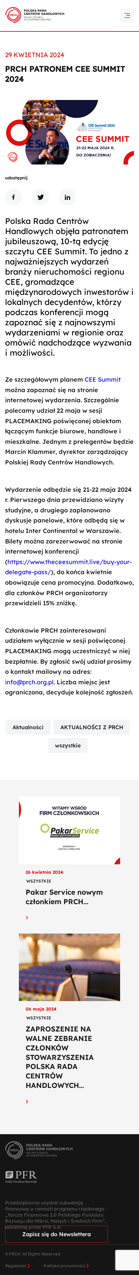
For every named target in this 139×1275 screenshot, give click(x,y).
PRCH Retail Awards (69, 5)
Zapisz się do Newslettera (56, 1234)
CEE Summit (103, 379)
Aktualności (28, 727)
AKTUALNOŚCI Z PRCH (91, 727)
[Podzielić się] (13, 197)
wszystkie (68, 745)
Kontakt (69, 17)
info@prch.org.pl (29, 682)
